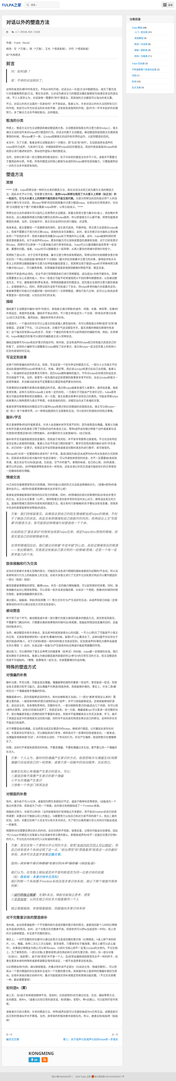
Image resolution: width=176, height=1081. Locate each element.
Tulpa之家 (11, 4)
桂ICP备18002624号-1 (62, 1076)
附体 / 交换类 (140, 56)
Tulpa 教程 (137, 27)
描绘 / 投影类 (140, 50)
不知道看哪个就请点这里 (144, 69)
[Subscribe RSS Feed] (45, 1059)
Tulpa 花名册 (138, 63)
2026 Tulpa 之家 (83, 1076)
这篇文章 (54, 854)
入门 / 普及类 (21, 32)
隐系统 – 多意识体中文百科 (38, 877)
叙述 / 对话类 (34, 32)
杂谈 (134, 81)
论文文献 (136, 87)
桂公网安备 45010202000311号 (109, 1076)
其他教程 (138, 38)
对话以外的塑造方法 (28, 22)
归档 (134, 75)
